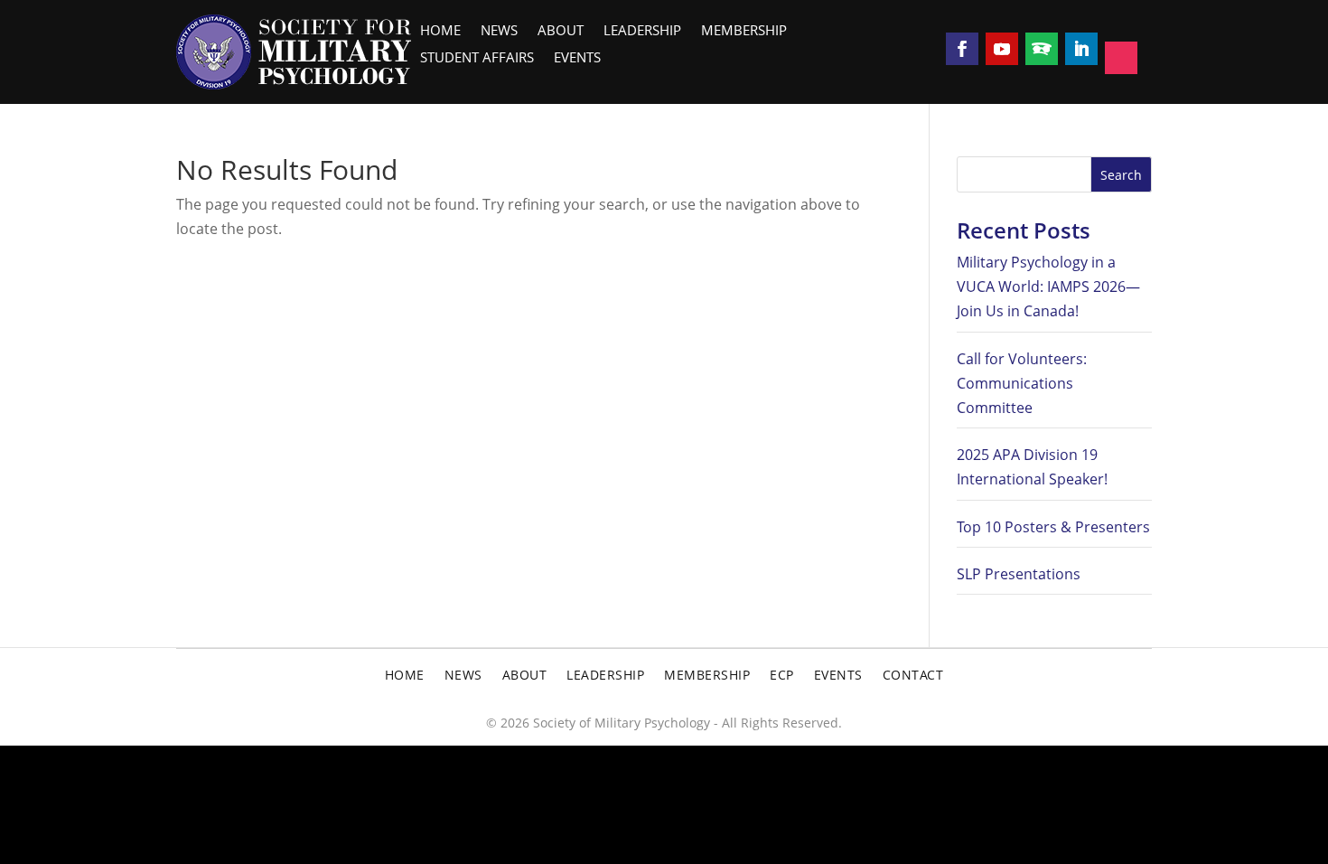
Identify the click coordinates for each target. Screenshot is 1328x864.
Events (577, 59)
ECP (782, 676)
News (499, 32)
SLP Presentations (1018, 574)
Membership (744, 32)
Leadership (642, 32)
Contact (913, 676)
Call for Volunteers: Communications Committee (1022, 383)
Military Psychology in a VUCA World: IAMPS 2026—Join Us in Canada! (1048, 286)
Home (440, 32)
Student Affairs (477, 59)
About (561, 32)
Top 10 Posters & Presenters (1053, 527)
